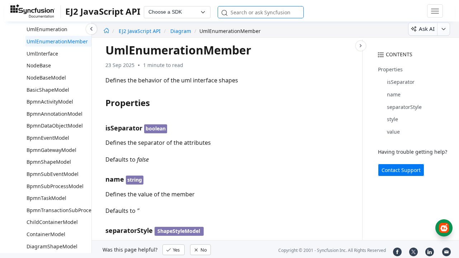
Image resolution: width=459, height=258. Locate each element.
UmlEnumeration (47, 29)
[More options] (443, 29)
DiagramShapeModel (52, 246)
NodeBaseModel (46, 77)
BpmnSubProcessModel (55, 186)
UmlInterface (42, 53)
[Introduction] (106, 31)
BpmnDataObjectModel (55, 125)
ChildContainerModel (52, 222)
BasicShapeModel (48, 89)
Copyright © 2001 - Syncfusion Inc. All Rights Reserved (332, 250)
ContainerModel (46, 234)
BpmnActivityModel (50, 101)
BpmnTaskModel (46, 198)
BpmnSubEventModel (53, 174)
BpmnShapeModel (49, 161)
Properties (390, 69)
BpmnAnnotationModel (54, 113)
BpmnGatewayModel (51, 150)
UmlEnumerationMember (57, 41)
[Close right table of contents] (360, 45)
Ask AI (427, 28)
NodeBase (39, 65)
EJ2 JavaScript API (140, 31)
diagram (180, 31)
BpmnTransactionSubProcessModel (69, 210)
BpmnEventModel (48, 137)
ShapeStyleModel (178, 231)
